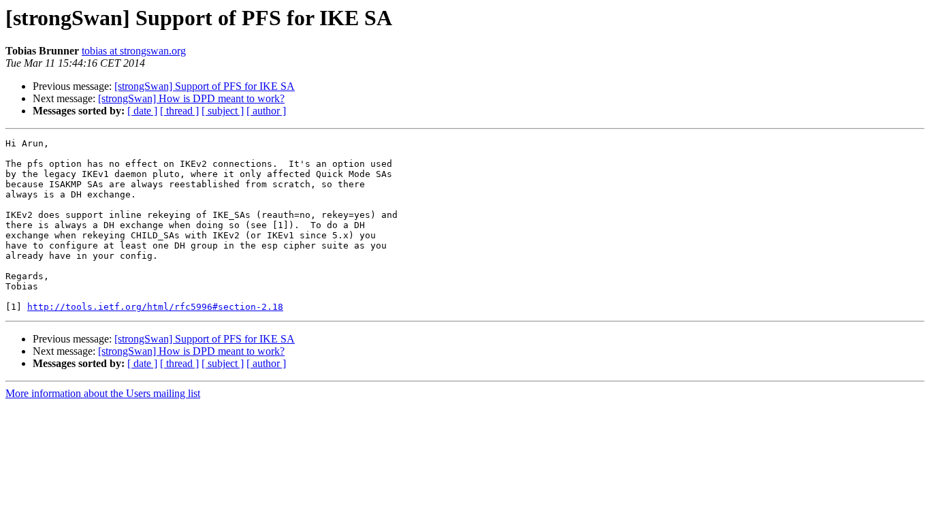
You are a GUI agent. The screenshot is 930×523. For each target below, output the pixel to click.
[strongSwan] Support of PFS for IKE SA (204, 86)
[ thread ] (179, 110)
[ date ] (142, 110)
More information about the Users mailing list (102, 393)
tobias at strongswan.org (134, 51)
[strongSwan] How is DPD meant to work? (191, 98)
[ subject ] (223, 110)
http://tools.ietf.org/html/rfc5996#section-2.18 (155, 307)
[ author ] (266, 110)
